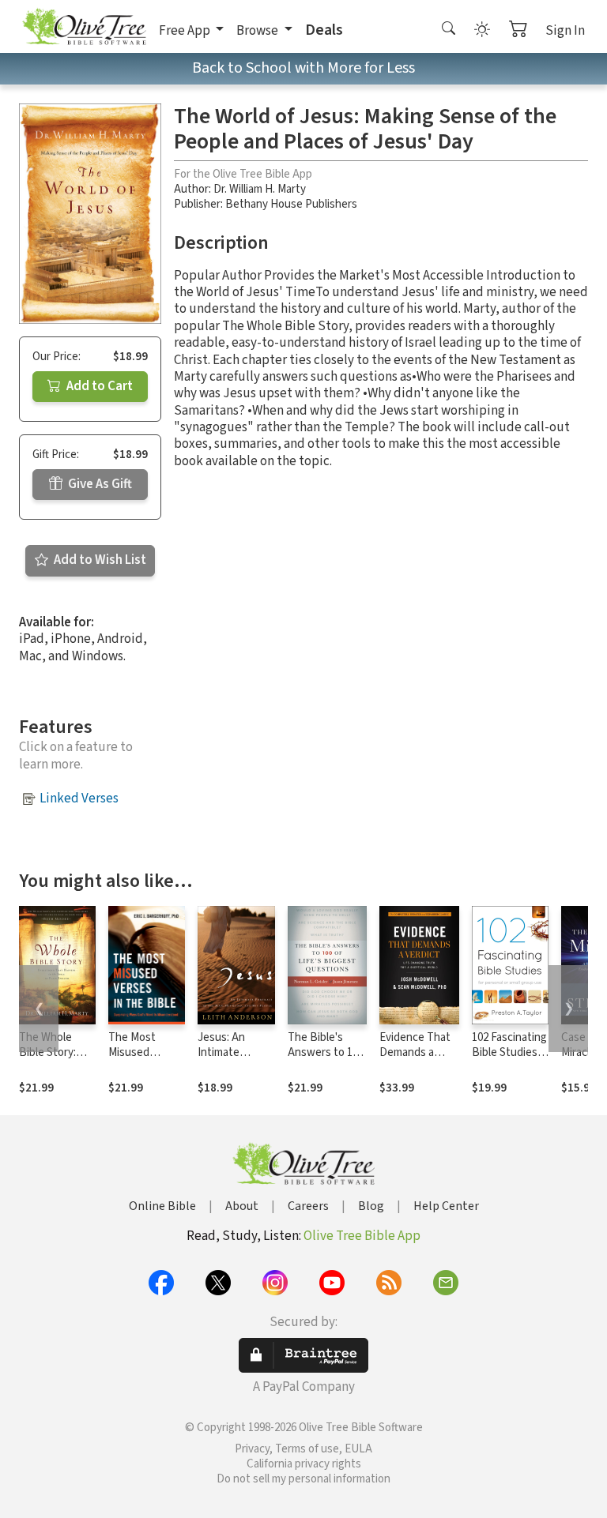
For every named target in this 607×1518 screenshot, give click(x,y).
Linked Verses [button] (79, 798)
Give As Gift (99, 484)
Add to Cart (98, 386)
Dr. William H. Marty (259, 189)
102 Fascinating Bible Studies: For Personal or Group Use (509, 1060)
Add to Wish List (98, 559)
